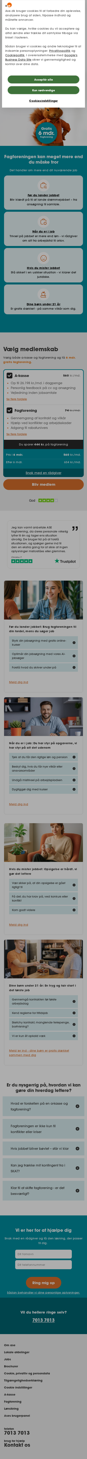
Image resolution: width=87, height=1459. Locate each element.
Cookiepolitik (15, 55)
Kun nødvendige (43, 90)
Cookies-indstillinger (43, 101)
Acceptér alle (43, 79)
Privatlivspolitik (60, 51)
